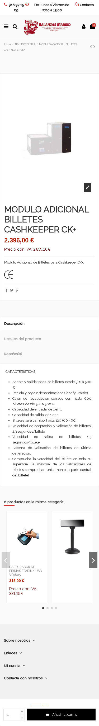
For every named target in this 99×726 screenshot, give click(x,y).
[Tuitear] (11, 290)
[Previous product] (91, 47)
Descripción (14, 323)
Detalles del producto (22, 339)
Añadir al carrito (64, 715)
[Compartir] (6, 290)
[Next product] (94, 47)
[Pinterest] (17, 290)
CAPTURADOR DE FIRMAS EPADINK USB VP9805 (25, 570)
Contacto (87, 5)
